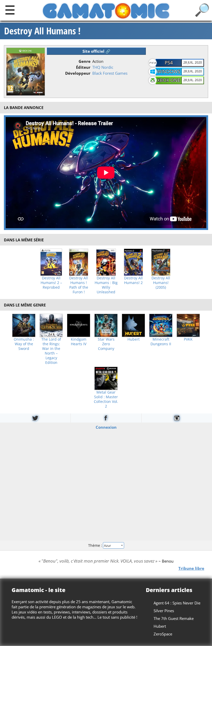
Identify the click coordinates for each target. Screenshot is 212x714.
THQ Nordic (102, 67)
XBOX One (168, 80)
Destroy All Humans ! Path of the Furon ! (78, 285)
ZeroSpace (163, 633)
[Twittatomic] (35, 418)
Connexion (106, 426)
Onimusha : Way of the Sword (24, 344)
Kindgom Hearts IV (78, 341)
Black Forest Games (109, 73)
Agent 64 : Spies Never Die (177, 602)
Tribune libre (191, 568)
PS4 (169, 62)
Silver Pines (164, 610)
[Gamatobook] (106, 418)
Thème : (95, 545)
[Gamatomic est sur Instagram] (177, 418)
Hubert (133, 339)
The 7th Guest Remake (174, 618)
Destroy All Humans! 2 (133, 280)
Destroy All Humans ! (42, 31)
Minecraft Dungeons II (160, 341)
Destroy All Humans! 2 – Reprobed (51, 283)
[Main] (10, 9)
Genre (84, 61)
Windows (168, 71)
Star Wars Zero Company (106, 344)
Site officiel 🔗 (96, 51)
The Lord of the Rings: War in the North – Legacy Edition (51, 351)
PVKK (188, 339)
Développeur (77, 73)
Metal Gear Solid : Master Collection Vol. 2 (106, 399)
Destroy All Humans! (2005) (161, 283)
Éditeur (83, 67)
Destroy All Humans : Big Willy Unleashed (106, 285)
